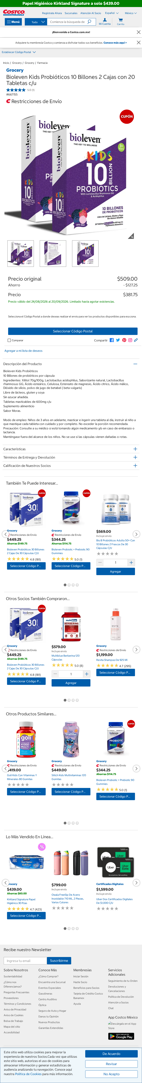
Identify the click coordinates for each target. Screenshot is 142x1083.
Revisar (111, 1064)
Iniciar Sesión (80, 976)
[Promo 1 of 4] (64, 585)
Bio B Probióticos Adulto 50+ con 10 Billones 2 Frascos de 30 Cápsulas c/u (115, 544)
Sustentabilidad (13, 976)
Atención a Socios (118, 1002)
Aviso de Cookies (13, 1015)
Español (110, 13)
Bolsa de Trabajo (13, 1021)
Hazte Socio (80, 982)
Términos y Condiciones (17, 1003)
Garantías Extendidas (50, 1028)
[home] (14, 12)
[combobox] (35, 22)
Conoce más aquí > (115, 42)
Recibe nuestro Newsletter (27, 949)
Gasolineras (45, 993)
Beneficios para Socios (86, 988)
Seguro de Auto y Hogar (52, 1010)
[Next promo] (136, 534)
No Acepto (112, 1074)
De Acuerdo (111, 1054)
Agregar (115, 571)
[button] (91, 21)
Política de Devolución (121, 996)
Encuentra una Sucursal (52, 982)
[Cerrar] (139, 32)
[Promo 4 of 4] (77, 585)
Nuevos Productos (49, 1022)
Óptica (42, 1005)
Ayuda (77, 1003)
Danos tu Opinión (48, 1016)
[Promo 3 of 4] (73, 585)
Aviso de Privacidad (15, 1009)
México (129, 13)
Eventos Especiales (49, 988)
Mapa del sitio (12, 1026)
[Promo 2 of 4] (68, 585)
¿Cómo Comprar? (48, 976)
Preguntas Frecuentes (16, 992)
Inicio (6, 62)
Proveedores (11, 998)
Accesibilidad (12, 1032)
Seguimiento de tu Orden (123, 980)
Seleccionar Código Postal (73, 331)
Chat (111, 1008)
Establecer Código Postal (17, 52)
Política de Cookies (28, 1074)
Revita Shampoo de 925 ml (112, 660)
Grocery (17, 62)
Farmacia (42, 62)
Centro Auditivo (47, 999)
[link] (111, 340)
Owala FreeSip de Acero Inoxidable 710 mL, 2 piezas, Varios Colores (68, 898)
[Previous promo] (5, 534)
